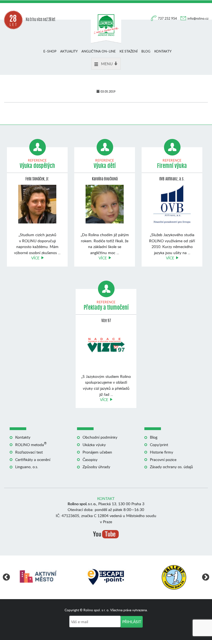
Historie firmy (161, 452)
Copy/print (159, 444)
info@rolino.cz (197, 18)
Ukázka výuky (94, 444)
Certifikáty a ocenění (32, 459)
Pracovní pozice (163, 459)
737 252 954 (168, 18)
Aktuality (69, 51)
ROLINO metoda (31, 444)
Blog (145, 51)
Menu (107, 63)
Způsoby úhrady (96, 466)
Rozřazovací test (29, 452)
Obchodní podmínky (100, 437)
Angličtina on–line (98, 51)
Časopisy (90, 459)
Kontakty (162, 51)
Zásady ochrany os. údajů (171, 466)
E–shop (49, 51)
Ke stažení (128, 51)
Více (35, 257)
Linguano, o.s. (26, 466)
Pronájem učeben (97, 452)
